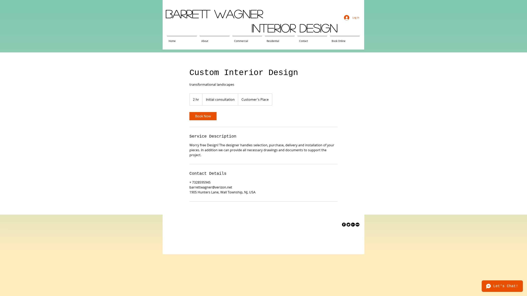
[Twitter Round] (348, 225)
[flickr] (357, 225)
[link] (203, 116)
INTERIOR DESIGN (295, 27)
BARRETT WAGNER (214, 13)
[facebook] (344, 225)
